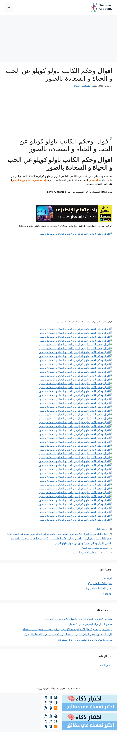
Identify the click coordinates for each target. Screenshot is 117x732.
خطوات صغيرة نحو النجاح (94, 547)
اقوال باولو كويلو (53, 533)
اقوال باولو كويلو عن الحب (27, 533)
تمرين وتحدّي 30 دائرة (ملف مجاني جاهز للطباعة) (85, 639)
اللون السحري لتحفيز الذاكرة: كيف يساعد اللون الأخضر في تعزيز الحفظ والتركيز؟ (68, 634)
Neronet (107, 593)
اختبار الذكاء (106, 665)
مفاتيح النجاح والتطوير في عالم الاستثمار (90, 624)
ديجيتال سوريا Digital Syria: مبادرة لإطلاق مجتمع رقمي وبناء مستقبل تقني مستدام (67, 629)
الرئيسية (108, 578)
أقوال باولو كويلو (99, 533)
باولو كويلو (44, 176)
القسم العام (102, 529)
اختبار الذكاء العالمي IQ (100, 583)
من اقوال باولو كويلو (66, 543)
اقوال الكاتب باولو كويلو (76, 533)
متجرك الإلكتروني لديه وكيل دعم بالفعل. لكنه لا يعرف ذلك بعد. (78, 618)
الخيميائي (94, 179)
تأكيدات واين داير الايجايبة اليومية (90, 552)
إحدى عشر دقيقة (37, 179)
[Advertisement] (58, 39)
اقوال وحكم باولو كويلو (91, 543)
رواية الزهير (18, 179)
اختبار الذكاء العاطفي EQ (98, 588)
